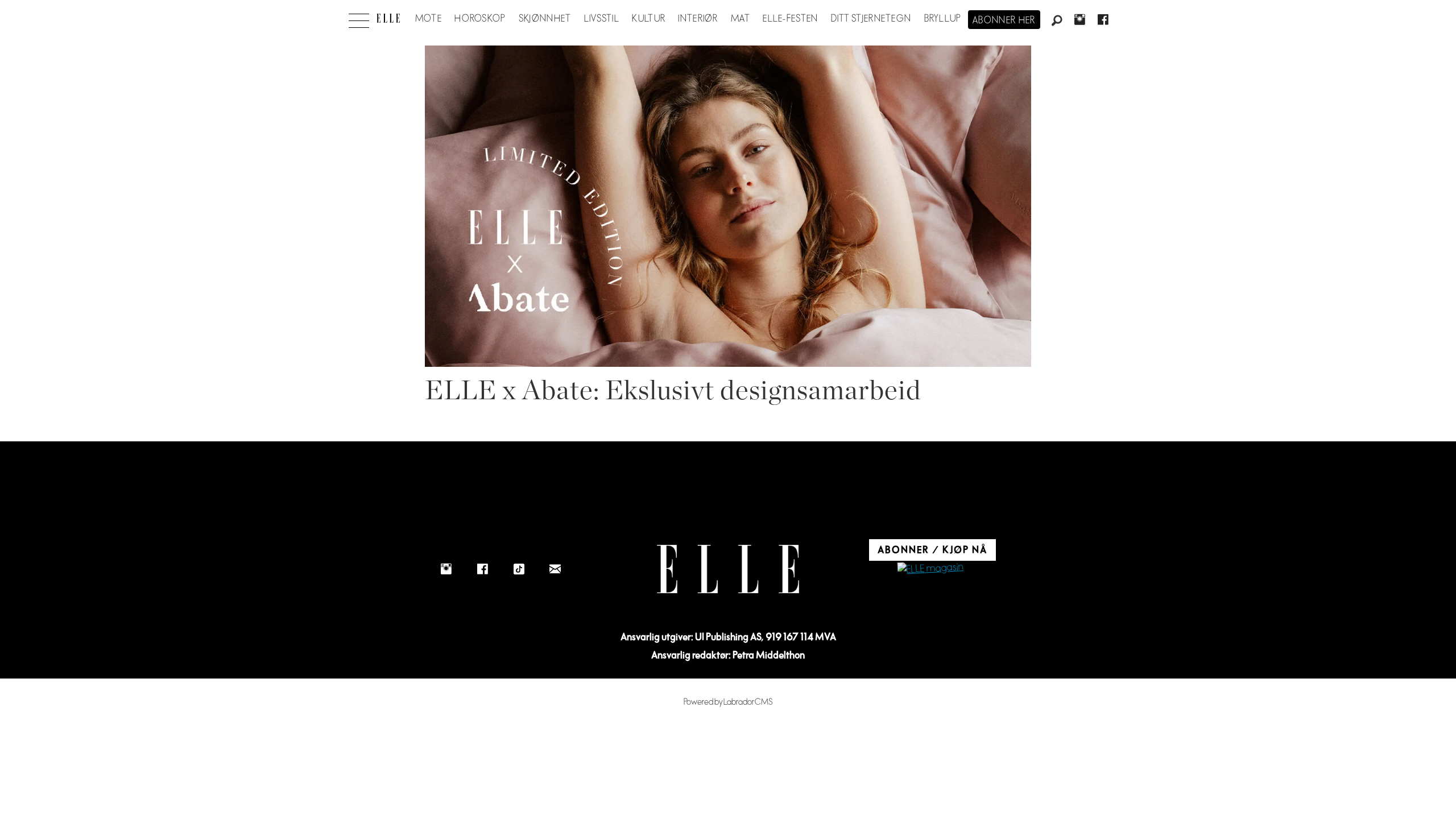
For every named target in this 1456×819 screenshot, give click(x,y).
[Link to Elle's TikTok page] (518, 568)
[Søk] (1056, 21)
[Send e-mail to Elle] (555, 568)
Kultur (648, 18)
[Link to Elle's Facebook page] (482, 568)
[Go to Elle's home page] (728, 569)
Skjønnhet (545, 18)
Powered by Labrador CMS (728, 702)
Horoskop (480, 18)
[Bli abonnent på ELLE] (930, 569)
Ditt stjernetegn (871, 18)
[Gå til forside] (388, 18)
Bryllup (943, 18)
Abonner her (1004, 20)
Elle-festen (790, 18)
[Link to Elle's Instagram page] (445, 568)
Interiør (698, 18)
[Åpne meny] (359, 17)
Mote (428, 18)
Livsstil (601, 18)
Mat (740, 18)
